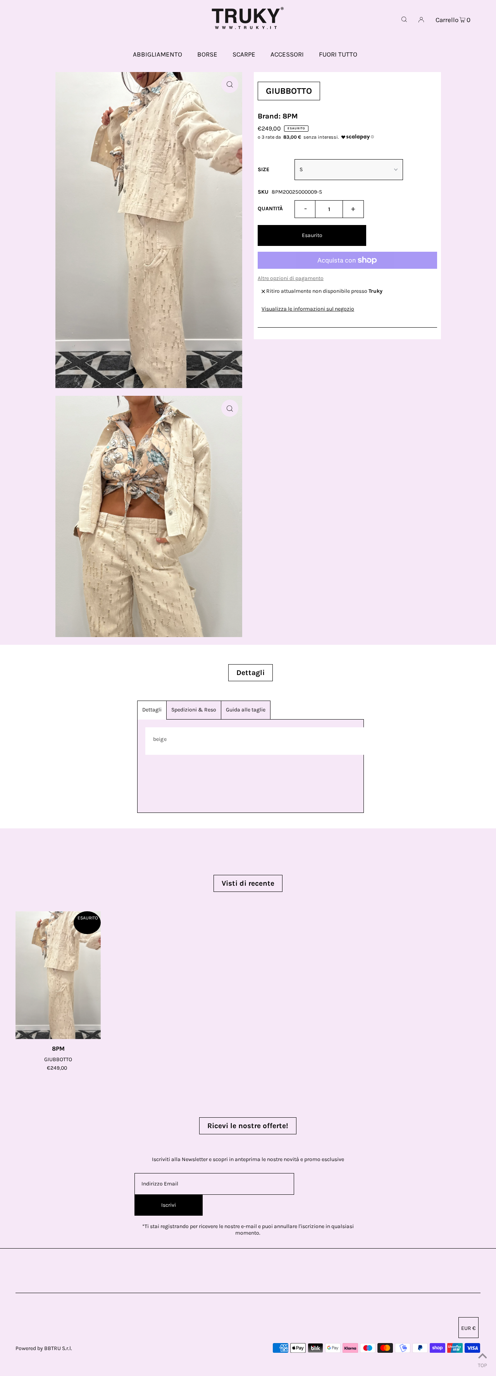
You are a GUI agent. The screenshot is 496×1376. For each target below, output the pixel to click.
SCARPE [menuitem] (243, 54)
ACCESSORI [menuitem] (287, 54)
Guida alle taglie (245, 709)
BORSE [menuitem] (207, 54)
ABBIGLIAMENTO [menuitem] (157, 54)
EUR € (468, 1328)
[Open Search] (404, 19)
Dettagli (152, 709)
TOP (482, 1365)
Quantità (270, 208)
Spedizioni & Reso (193, 709)
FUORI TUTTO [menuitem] (338, 54)
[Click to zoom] (229, 84)
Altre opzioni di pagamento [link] (291, 278)
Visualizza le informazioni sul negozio (308, 309)
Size (263, 169)
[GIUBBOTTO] (58, 975)
